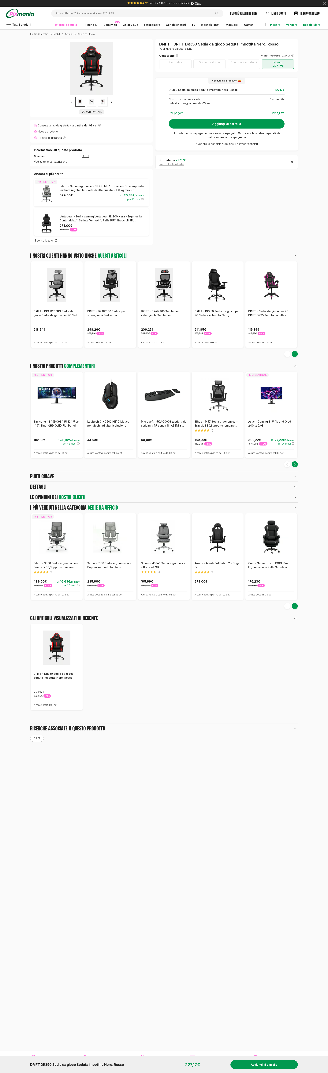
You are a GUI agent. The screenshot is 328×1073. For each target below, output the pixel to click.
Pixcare (275, 24)
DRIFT (85, 156)
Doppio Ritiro (311, 24)
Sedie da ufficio (86, 34)
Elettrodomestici (39, 34)
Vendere (291, 24)
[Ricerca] (218, 13)
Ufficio (69, 34)
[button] (111, 102)
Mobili (57, 34)
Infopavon (231, 80)
